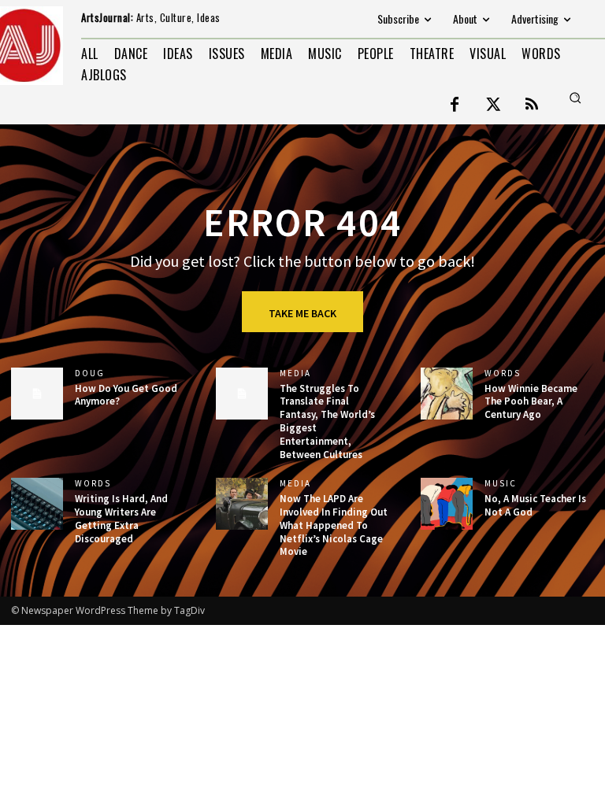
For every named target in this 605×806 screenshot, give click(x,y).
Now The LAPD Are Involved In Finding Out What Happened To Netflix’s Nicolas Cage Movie (334, 525)
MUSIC (500, 483)
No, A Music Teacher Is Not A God (535, 505)
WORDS (502, 373)
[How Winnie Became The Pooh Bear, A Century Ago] (447, 394)
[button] (575, 97)
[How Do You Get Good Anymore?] (37, 394)
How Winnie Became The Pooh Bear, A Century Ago (530, 402)
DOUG (90, 373)
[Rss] (531, 105)
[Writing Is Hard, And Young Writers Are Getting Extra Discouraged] (37, 504)
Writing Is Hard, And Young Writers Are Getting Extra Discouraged (121, 518)
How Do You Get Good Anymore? (126, 395)
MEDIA (295, 373)
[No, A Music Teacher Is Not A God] (447, 504)
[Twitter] (493, 105)
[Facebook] (454, 105)
